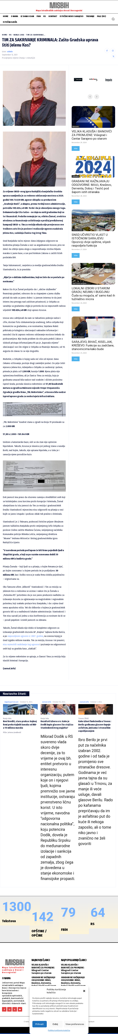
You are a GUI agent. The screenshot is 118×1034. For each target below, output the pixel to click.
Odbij (55, 1024)
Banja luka (19, 35)
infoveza (76, 176)
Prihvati (39, 1024)
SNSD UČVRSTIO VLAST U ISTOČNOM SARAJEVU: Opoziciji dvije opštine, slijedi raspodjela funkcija (91, 240)
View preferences (74, 1024)
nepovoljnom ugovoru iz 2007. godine (25, 636)
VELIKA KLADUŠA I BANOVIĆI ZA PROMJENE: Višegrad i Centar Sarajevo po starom (92, 135)
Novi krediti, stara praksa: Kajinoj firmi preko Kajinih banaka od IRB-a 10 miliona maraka (20, 724)
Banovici (76, 127)
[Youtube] (20, 1009)
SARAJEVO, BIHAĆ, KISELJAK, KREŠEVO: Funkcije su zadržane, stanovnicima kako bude (93, 345)
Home (4, 35)
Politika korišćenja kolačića (59, 1030)
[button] (84, 991)
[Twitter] (113, 56)
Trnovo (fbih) (83, 718)
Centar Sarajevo (78, 337)
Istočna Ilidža (77, 230)
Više (75, 148)
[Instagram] (112, 50)
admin (10, 52)
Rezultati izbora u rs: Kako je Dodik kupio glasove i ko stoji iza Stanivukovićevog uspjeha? (57, 724)
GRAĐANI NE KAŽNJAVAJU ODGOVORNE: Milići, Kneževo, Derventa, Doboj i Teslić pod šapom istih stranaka (92, 186)
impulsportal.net (11, 702)
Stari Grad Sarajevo (79, 283)
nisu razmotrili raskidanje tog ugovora (21, 644)
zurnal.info (46, 702)
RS (10, 35)
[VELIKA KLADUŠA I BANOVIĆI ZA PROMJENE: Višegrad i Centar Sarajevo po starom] (93, 117)
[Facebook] (107, 50)
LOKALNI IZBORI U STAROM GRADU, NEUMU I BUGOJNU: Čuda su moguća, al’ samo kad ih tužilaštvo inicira (93, 294)
